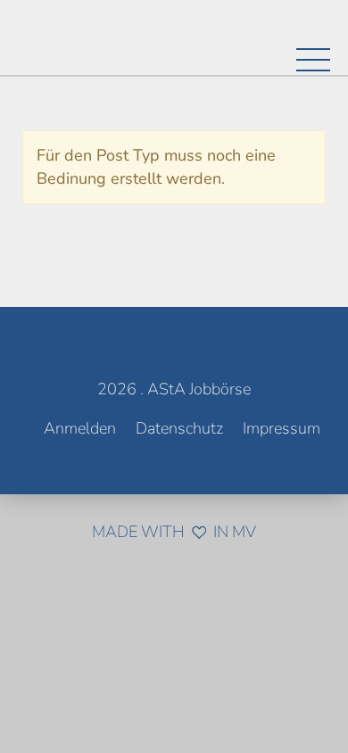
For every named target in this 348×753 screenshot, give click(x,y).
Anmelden (80, 428)
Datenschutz (179, 428)
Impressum (281, 428)
